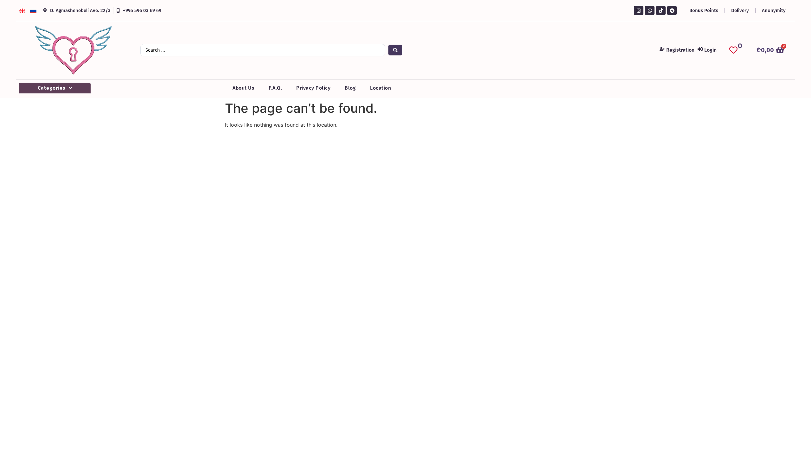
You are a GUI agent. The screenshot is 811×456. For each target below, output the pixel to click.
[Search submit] (395, 50)
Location (380, 88)
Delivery (740, 10)
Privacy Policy (313, 88)
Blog (350, 88)
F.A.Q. (275, 88)
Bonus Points (703, 10)
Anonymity (774, 10)
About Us (243, 88)
